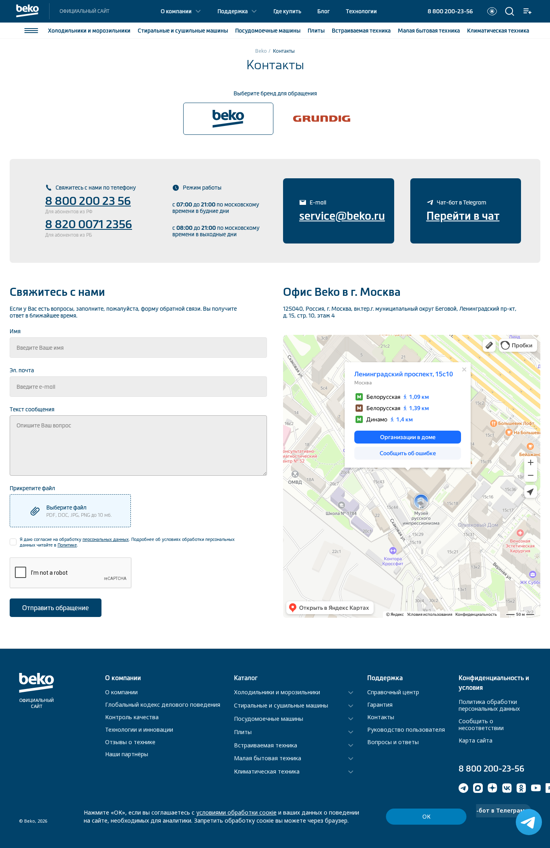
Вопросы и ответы (393, 742)
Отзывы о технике (130, 742)
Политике (67, 545)
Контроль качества (132, 717)
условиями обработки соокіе (236, 812)
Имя (15, 331)
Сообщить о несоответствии (481, 724)
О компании (176, 11)
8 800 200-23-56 (450, 11)
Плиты (316, 30)
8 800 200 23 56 (88, 200)
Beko (261, 50)
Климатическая (498, 30)
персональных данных (106, 539)
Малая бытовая (429, 30)
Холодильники (89, 30)
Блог (323, 11)
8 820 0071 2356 (88, 224)
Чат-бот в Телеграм (495, 810)
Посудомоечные (267, 30)
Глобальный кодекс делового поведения (162, 704)
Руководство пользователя (406, 729)
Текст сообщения (32, 409)
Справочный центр (393, 692)
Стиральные (183, 30)
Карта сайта (475, 740)
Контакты (380, 717)
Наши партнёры (126, 754)
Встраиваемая (361, 30)
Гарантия (380, 704)
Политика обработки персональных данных (489, 705)
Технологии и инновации (139, 729)
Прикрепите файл (32, 488)
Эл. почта (22, 370)
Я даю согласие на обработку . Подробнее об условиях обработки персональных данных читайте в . (127, 542)
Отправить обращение (55, 607)
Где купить (287, 11)
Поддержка (232, 11)
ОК (426, 816)
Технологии (361, 11)
